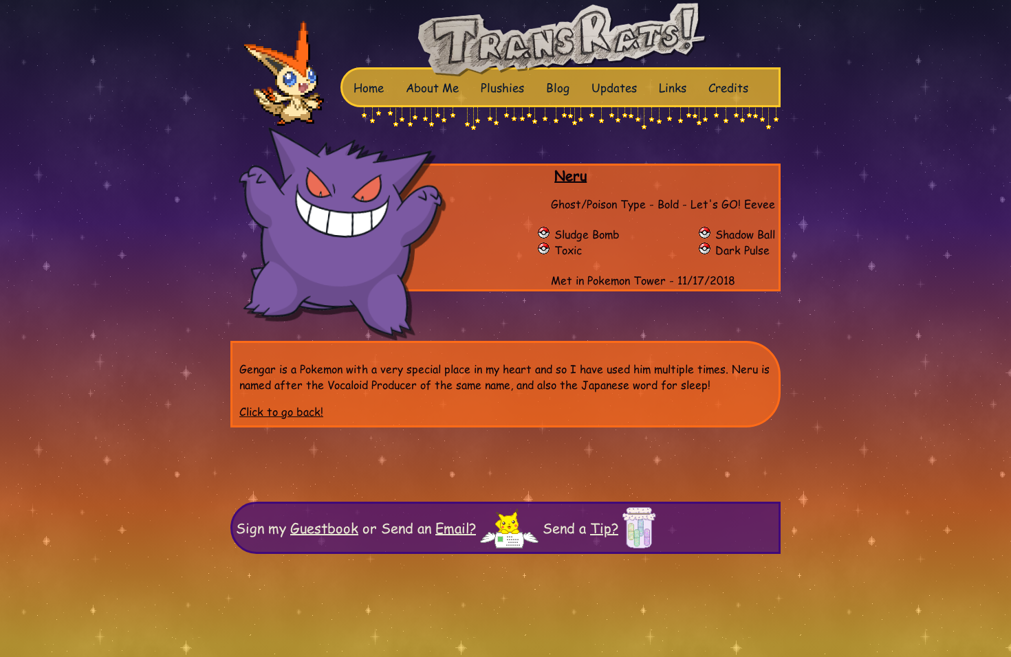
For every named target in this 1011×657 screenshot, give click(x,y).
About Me (432, 87)
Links (672, 87)
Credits (728, 87)
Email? (455, 527)
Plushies (502, 87)
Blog (557, 87)
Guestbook (324, 527)
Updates (614, 87)
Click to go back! (281, 411)
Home (369, 87)
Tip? (604, 527)
